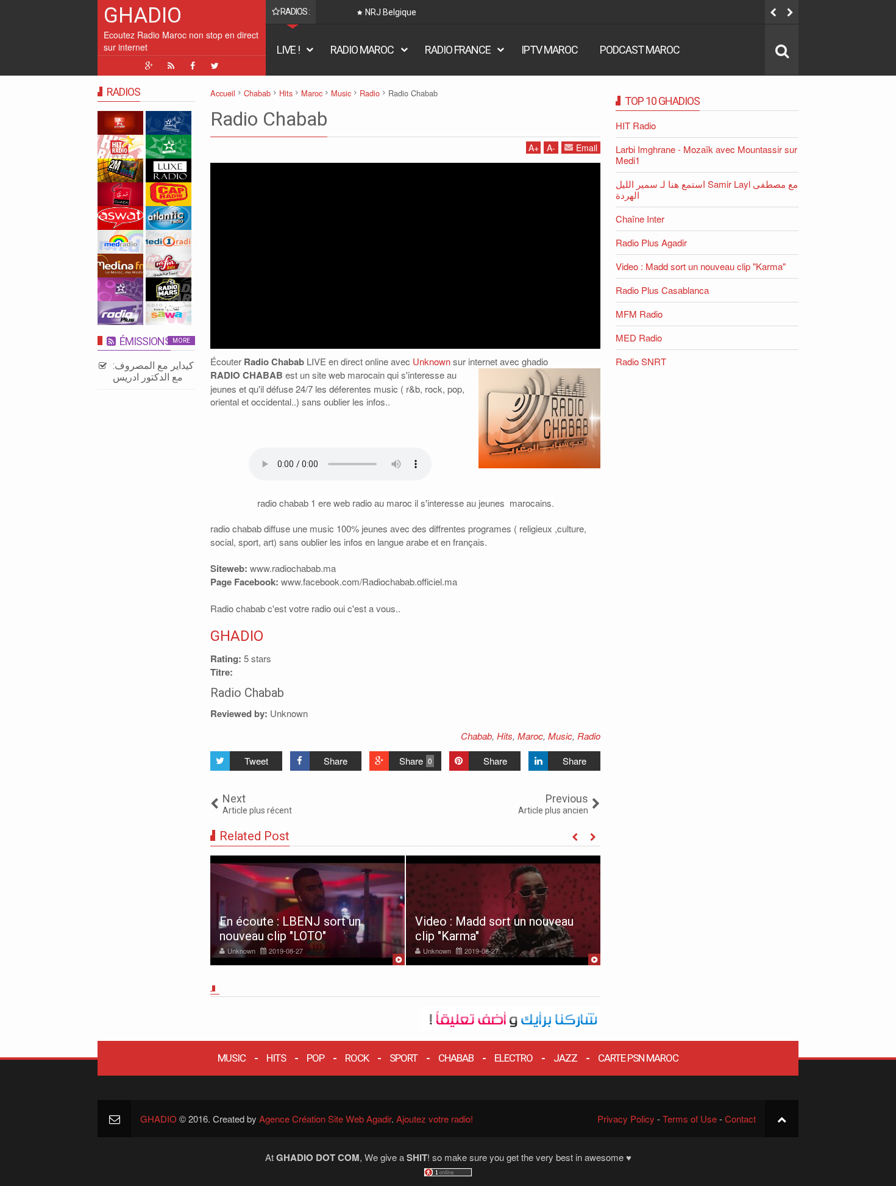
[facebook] (192, 66)
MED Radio (639, 337)
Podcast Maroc (640, 49)
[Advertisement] (405, 254)
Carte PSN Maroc (638, 1058)
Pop (315, 1058)
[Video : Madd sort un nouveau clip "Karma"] (503, 910)
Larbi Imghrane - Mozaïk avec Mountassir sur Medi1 (706, 154)
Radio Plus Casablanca (662, 290)
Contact (740, 1118)
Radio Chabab (268, 118)
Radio (588, 735)
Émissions (145, 341)
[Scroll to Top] (781, 1118)
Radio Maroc (362, 49)
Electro (513, 1058)
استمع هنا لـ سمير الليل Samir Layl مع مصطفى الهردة (707, 189)
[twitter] (214, 66)
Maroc (530, 735)
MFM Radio (639, 313)
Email (586, 147)
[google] (148, 66)
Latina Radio (415, 12)
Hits (505, 735)
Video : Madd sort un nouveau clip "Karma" (701, 266)
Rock (357, 1058)
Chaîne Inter (640, 218)
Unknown (431, 361)
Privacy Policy (626, 1118)
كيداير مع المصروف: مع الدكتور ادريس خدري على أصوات (153, 377)
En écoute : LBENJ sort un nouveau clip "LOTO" (290, 928)
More (181, 340)
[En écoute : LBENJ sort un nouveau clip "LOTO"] (307, 910)
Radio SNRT (641, 361)
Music (560, 735)
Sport (403, 1058)
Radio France (458, 49)
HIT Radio (636, 125)
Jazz (565, 1058)
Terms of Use (690, 1118)
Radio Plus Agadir (651, 242)
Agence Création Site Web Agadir (325, 1118)
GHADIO (143, 15)
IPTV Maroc (549, 49)
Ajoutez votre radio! (434, 1118)
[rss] (170, 66)
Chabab (476, 735)
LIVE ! (288, 49)
